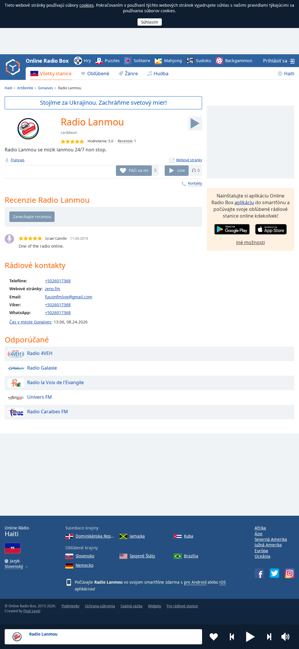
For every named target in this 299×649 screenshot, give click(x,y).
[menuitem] (51, 73)
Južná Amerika (268, 544)
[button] (251, 637)
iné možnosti (250, 242)
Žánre (131, 73)
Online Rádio (17, 531)
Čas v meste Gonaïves (30, 322)
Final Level (31, 610)
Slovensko (85, 556)
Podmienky (70, 605)
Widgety (154, 605)
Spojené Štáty (142, 556)
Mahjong (173, 60)
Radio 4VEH (40, 353)
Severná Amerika (271, 539)
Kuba (188, 536)
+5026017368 (58, 281)
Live (181, 170)
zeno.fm (52, 288)
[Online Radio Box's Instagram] (289, 573)
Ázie (259, 533)
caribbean (69, 132)
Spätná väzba (131, 605)
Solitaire (142, 60)
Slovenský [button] (14, 566)
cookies (86, 5)
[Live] (195, 123)
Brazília (191, 556)
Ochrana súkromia (100, 605)
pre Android (195, 582)
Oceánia (262, 556)
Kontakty (195, 183)
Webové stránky (189, 160)
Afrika (260, 528)
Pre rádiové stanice (182, 605)
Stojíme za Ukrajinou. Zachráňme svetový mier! (103, 102)
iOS (222, 582)
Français (18, 160)
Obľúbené (98, 73)
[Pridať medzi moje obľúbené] (214, 637)
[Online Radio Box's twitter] (274, 573)
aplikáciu (244, 202)
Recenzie (125, 141)
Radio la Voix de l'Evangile (55, 382)
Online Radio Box (47, 60)
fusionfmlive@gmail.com (68, 297)
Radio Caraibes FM (47, 411)
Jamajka (137, 536)
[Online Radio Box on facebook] (259, 573)
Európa (261, 550)
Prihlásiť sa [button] (275, 60)
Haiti (289, 73)
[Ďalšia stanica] (269, 637)
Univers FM (39, 397)
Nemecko (84, 565)
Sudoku (203, 60)
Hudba (161, 73)
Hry (87, 60)
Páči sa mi (138, 170)
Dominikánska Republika (95, 536)
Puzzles (112, 60)
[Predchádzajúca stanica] (232, 637)
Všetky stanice (56, 73)
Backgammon (238, 60)
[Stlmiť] (287, 637)
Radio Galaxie (42, 368)
